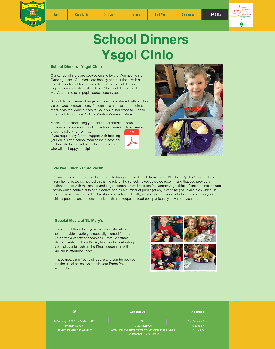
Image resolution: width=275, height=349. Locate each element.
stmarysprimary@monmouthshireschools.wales (147, 329)
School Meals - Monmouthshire (108, 114)
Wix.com (87, 329)
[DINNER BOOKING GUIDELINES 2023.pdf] (131, 140)
